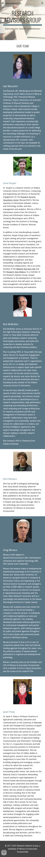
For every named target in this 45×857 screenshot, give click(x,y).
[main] (22, 20)
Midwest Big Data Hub (25, 269)
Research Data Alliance (16, 272)
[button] (2, 3)
